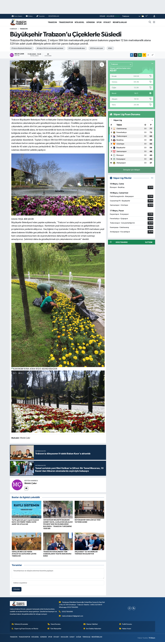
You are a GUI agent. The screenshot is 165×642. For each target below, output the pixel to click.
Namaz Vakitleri (92, 624)
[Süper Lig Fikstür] (152, 178)
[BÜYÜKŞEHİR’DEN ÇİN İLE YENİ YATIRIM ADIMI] (89, 510)
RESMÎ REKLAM (53, 16)
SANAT (72, 637)
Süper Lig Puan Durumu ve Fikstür (26, 628)
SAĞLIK (78, 637)
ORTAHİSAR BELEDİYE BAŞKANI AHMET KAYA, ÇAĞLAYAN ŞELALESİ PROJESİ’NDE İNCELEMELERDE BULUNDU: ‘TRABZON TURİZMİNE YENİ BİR (58, 524)
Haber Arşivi (126, 628)
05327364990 (67, 611)
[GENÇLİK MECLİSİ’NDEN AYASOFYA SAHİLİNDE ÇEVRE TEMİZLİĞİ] (26, 541)
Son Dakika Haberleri (93, 628)
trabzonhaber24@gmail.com (72, 616)
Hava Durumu (55, 624)
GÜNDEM (90, 22)
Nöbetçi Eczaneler (21, 624)
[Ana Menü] (154, 22)
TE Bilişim (152, 638)
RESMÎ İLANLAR (120, 22)
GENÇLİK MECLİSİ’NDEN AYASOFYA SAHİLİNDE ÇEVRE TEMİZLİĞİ (24, 554)
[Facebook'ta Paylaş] (131, 55)
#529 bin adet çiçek (96, 48)
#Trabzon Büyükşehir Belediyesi (22, 48)
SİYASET (107, 22)
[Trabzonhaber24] (18, 22)
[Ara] (150, 22)
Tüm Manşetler (55, 628)
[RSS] (133, 608)
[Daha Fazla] (144, 55)
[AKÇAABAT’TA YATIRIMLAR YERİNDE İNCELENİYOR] (89, 541)
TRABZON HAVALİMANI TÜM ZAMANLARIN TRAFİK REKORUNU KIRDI (57, 554)
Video (30, 16)
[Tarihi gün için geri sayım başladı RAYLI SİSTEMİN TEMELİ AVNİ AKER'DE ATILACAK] (26, 510)
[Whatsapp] (129, 608)
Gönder (16, 589)
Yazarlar (42, 16)
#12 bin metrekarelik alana (77, 48)
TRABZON (52, 22)
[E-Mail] (26, 488)
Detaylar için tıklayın (131, 170)
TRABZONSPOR (66, 22)
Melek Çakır (30, 483)
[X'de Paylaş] (136, 55)
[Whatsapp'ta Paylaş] (140, 55)
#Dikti (110, 48)
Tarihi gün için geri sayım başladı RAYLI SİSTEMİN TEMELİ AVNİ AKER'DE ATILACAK (25, 522)
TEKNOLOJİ (86, 637)
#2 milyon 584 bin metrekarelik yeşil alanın (50, 48)
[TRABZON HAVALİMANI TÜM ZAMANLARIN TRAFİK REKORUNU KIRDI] (58, 541)
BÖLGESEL (79, 22)
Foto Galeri (18, 16)
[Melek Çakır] (17, 485)
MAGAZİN (64, 637)
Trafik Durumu (127, 624)
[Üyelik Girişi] (153, 16)
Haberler (13, 29)
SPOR (99, 22)
